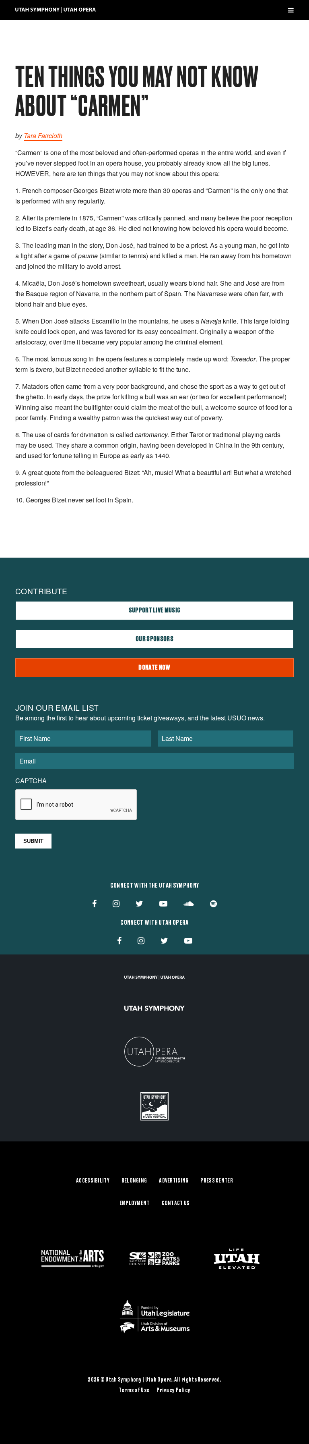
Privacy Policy (173, 1390)
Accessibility (92, 1181)
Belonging (134, 1181)
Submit (33, 841)
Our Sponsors (154, 639)
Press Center (216, 1181)
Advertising (173, 1181)
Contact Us (176, 1203)
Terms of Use (134, 1390)
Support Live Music (155, 610)
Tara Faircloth (43, 135)
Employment (134, 1203)
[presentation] (76, 805)
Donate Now (154, 667)
